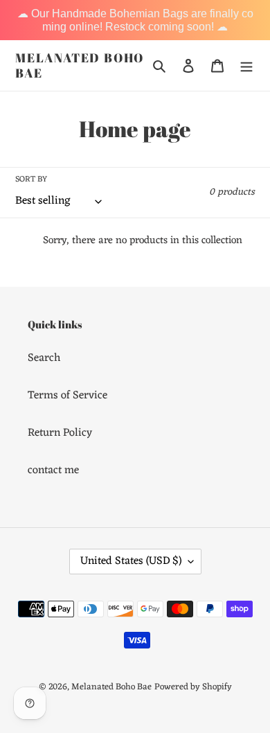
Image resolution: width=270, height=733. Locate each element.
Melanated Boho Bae (79, 65)
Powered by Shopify (193, 687)
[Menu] (246, 66)
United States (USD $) (130, 561)
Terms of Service (67, 395)
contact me (53, 470)
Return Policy (60, 433)
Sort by (31, 179)
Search (44, 358)
